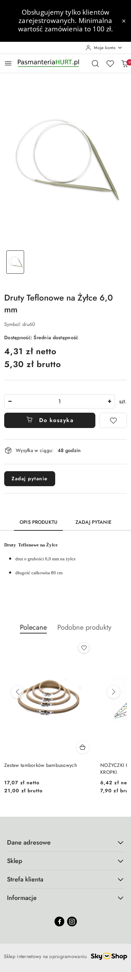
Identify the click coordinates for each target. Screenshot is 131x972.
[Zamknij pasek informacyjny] (124, 21)
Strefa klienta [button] (25, 879)
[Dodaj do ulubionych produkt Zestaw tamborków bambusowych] (84, 648)
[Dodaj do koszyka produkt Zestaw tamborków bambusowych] (83, 747)
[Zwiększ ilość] (109, 401)
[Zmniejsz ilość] (10, 401)
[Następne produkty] (113, 692)
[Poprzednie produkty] (17, 692)
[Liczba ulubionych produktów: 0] (110, 63)
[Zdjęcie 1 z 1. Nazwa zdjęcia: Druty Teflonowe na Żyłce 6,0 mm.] (15, 262)
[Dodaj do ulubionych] (113, 420)
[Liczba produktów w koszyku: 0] (125, 63)
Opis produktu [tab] (38, 522)
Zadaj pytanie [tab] (93, 522)
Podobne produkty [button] (84, 627)
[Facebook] (59, 921)
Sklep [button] (14, 860)
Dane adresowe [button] (29, 842)
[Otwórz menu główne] (8, 63)
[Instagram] (72, 921)
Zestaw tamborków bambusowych (40, 765)
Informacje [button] (22, 897)
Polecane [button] (33, 627)
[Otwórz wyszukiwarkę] (95, 63)
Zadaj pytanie (30, 478)
